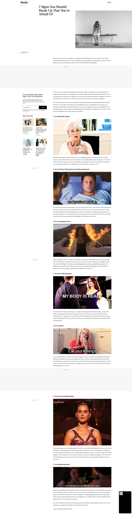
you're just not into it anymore (98, 361)
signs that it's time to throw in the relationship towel (70, 109)
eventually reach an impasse (98, 212)
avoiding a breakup (86, 157)
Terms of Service (43, 110)
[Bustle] (24, 2)
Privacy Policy (26, 110)
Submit (42, 107)
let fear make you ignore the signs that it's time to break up (94, 60)
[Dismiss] (130, 492)
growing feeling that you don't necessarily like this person (88, 264)
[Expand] (120, 492)
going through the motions (93, 494)
